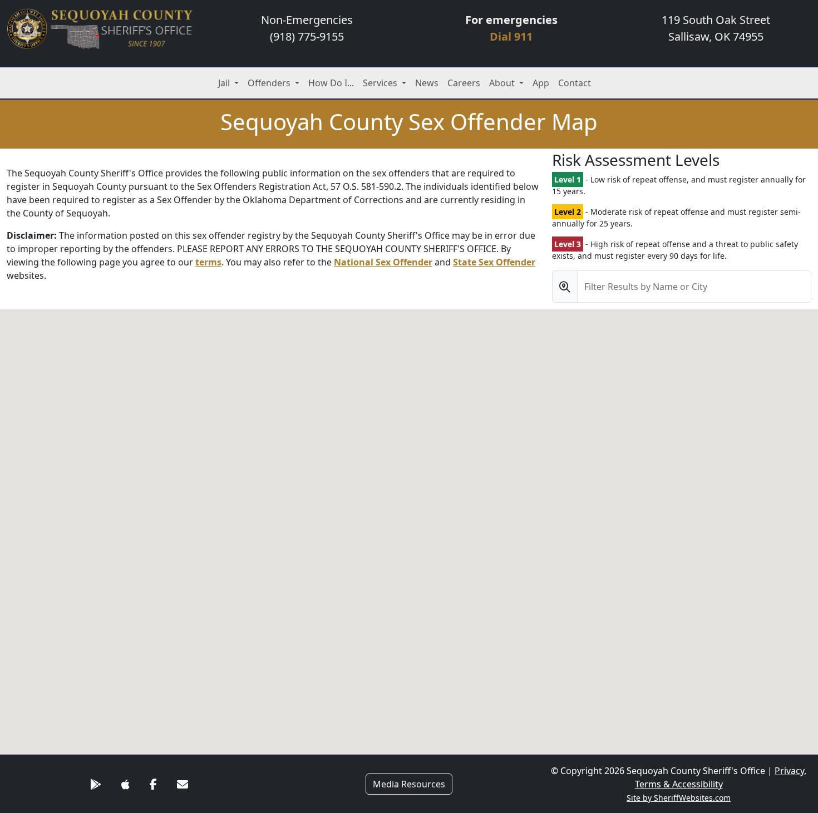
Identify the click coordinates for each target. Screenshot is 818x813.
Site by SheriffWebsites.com (679, 797)
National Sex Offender (383, 262)
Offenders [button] (270, 83)
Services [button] (381, 83)
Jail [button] (225, 83)
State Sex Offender (494, 262)
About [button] (503, 83)
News (426, 83)
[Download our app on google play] (96, 784)
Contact (574, 83)
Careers (463, 83)
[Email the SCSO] (183, 784)
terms (208, 262)
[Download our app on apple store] (125, 784)
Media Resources (409, 784)
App (541, 83)
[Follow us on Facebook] (153, 784)
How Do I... (331, 83)
